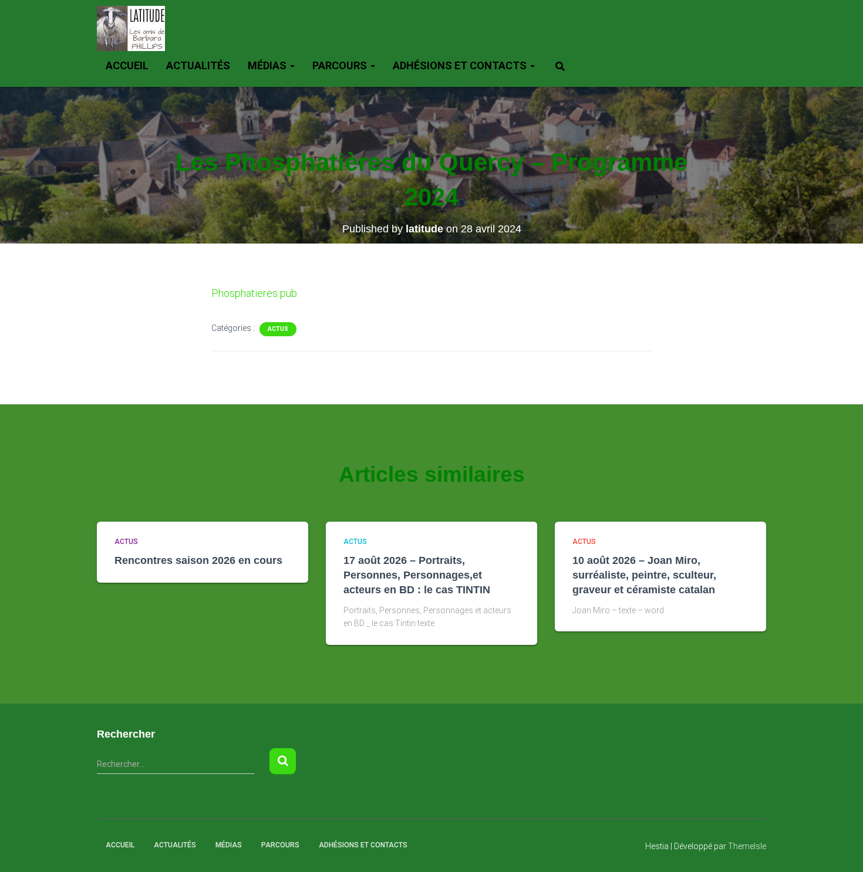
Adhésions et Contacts (461, 65)
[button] (292, 65)
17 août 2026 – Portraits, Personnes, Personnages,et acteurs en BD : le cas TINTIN (416, 575)
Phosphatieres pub (254, 293)
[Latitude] (131, 28)
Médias (268, 65)
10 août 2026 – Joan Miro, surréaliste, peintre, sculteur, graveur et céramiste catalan (644, 575)
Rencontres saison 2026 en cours (198, 560)
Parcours (340, 65)
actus (278, 329)
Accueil (127, 65)
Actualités (198, 65)
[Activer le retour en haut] (840, 848)
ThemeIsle (747, 846)
